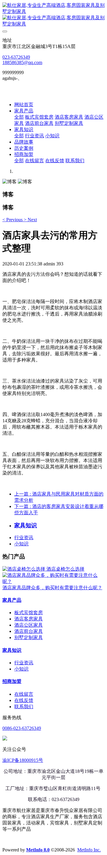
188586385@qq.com (22, 62)
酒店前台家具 (28, 631)
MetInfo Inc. (89, 849)
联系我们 (23, 706)
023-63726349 (16, 57)
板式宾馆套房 (28, 612)
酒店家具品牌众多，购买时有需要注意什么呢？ (52, 587)
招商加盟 (11, 681)
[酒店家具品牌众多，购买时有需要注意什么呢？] (53, 581)
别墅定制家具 (28, 637)
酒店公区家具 (28, 625)
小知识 (21, 543)
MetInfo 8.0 (38, 849)
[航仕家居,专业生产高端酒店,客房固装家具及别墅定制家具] (53, 14)
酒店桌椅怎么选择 (65, 568)
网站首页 (23, 104)
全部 (19, 117)
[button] (13, 219)
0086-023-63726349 (21, 728)
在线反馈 (23, 700)
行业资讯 (23, 537)
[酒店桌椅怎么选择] (24, 568)
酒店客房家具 (28, 618)
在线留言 (23, 694)
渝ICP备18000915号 (22, 760)
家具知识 (11, 650)
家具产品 (11, 600)
